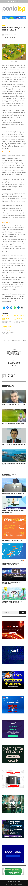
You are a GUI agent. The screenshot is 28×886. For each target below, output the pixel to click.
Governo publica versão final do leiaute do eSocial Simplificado (13, 511)
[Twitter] (13, 1)
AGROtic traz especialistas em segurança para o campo (6, 317)
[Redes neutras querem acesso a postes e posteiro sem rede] (12, 574)
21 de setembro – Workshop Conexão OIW (12, 540)
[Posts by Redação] (3, 35)
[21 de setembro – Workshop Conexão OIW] (12, 527)
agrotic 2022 (11, 340)
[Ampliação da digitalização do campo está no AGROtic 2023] (12, 415)
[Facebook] (9, 1)
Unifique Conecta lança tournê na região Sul (13, 493)
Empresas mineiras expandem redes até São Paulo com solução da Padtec (12, 564)
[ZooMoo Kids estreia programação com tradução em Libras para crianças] (12, 593)
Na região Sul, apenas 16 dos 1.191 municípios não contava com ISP (14, 464)
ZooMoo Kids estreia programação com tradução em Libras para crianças (12, 602)
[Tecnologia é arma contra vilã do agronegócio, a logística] (12, 396)
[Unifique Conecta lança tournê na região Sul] (12, 485)
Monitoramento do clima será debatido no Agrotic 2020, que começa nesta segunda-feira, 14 (7, 327)
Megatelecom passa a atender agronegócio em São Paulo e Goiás (13, 445)
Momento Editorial (22, 340)
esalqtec (16, 340)
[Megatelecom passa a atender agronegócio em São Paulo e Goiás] (12, 435)
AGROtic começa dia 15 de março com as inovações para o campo (19, 317)
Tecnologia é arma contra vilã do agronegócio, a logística (14, 405)
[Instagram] (11, 1)
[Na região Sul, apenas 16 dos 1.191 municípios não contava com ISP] (12, 455)
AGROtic (4, 25)
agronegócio (6, 340)
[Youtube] (16, 1)
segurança (14, 182)
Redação (6, 35)
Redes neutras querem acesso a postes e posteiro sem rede (12, 583)
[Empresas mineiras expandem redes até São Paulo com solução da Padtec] (12, 553)
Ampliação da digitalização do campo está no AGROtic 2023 (13, 424)
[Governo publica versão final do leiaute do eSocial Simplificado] (12, 503)
